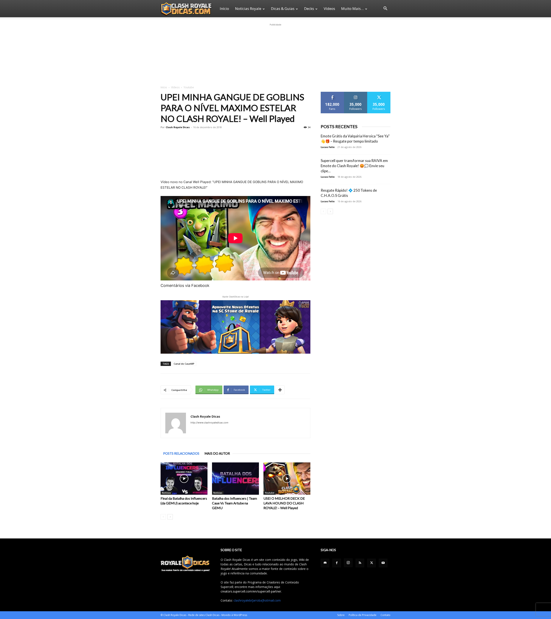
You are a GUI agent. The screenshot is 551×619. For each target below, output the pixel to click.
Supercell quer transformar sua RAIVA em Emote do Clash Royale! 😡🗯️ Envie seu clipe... (354, 165)
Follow (356, 93)
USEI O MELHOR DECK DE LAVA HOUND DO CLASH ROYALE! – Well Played (284, 503)
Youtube (269, 492)
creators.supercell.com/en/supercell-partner (251, 591)
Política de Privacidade (362, 615)
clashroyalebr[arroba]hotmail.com (257, 600)
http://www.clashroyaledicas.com (209, 422)
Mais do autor (217, 453)
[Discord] (325, 563)
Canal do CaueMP (184, 363)
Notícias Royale (248, 8)
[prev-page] (163, 516)
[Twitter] (371, 563)
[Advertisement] (275, 54)
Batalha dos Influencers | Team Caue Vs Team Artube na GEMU (234, 503)
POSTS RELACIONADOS (181, 453)
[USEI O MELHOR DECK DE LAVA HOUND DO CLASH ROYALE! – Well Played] (286, 478)
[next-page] (170, 516)
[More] (280, 390)
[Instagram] (348, 562)
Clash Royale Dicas (178, 127)
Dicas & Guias (282, 8)
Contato (385, 615)
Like (332, 93)
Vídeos (329, 8)
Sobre (341, 615)
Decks (309, 8)
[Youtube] (383, 563)
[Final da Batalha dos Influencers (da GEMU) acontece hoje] (184, 478)
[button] (385, 9)
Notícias (166, 492)
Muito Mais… (352, 8)
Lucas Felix (327, 147)
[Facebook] (336, 563)
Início (224, 8)
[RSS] (360, 563)
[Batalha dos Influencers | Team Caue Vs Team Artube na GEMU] (235, 478)
